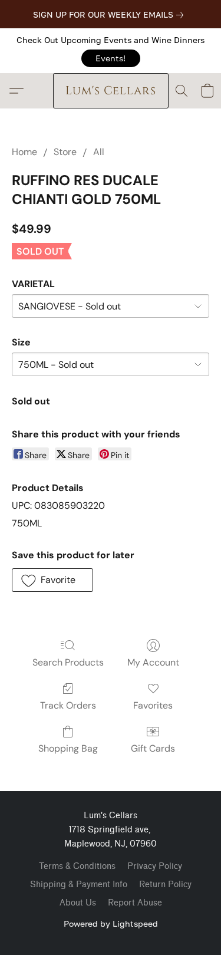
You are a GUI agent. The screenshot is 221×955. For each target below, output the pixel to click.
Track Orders (68, 705)
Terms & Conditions (77, 866)
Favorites (153, 705)
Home (24, 152)
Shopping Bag (68, 748)
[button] (110, 58)
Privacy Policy (154, 866)
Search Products (68, 662)
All (98, 152)
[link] (110, 15)
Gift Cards (153, 748)
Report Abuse (135, 903)
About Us (78, 903)
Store (65, 152)
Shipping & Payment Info (78, 885)
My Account (153, 662)
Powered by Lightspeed (111, 923)
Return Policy (165, 885)
